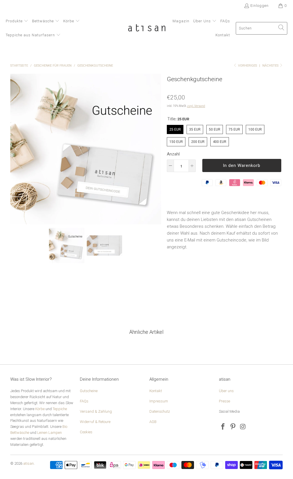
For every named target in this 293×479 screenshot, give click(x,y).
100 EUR (255, 128)
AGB (153, 422)
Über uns (226, 391)
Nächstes (270, 65)
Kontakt (155, 391)
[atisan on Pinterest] (233, 427)
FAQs (84, 401)
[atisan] (146, 28)
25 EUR (175, 128)
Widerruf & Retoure (95, 422)
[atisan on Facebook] (223, 427)
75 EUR (234, 128)
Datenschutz (159, 411)
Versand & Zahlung (96, 411)
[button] (17, 21)
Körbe (40, 409)
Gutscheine (89, 391)
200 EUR (197, 140)
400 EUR (219, 140)
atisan (28, 463)
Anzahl (173, 154)
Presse (224, 401)
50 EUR (214, 128)
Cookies (86, 432)
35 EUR (194, 128)
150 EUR (176, 140)
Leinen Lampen (49, 432)
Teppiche (60, 409)
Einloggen (259, 5)
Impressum (158, 401)
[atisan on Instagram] (243, 427)
